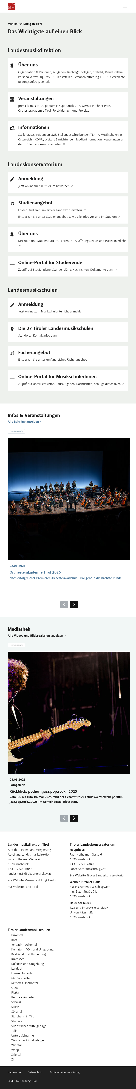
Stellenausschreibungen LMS (37, 135)
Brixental (17, 935)
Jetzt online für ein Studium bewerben (44, 186)
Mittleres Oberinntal (24, 983)
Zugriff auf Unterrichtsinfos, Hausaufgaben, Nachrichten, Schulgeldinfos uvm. (69, 384)
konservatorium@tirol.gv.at (88, 869)
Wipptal (16, 1045)
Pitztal (15, 992)
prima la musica (28, 106)
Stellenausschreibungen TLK (76, 135)
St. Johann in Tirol (23, 1016)
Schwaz (16, 1002)
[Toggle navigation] (125, 6)
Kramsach (17, 959)
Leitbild (45, 82)
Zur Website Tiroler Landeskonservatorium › (99, 875)
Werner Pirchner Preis (96, 106)
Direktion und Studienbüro (36, 241)
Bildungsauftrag (28, 82)
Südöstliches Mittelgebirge (28, 1026)
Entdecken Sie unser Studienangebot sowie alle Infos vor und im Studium (67, 217)
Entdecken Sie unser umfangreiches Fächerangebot (52, 360)
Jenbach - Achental (24, 945)
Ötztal (15, 988)
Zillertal (16, 1055)
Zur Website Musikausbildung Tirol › (32, 880)
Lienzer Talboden (22, 973)
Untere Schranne (22, 1035)
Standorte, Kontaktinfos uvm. (37, 335)
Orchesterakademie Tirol (34, 110)
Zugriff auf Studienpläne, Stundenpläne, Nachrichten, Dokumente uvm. (65, 270)
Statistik (98, 72)
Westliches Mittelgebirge (27, 1040)
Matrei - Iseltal (20, 978)
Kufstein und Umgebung (27, 964)
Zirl (13, 1059)
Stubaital (17, 1021)
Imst (14, 940)
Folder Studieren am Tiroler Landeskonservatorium (52, 210)
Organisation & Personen (34, 72)
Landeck (16, 968)
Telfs (14, 1031)
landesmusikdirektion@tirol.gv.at (29, 874)
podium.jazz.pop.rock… (60, 106)
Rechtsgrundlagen (79, 72)
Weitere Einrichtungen (60, 139)
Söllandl (16, 1012)
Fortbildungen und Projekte (70, 110)
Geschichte (117, 77)
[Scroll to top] (127, 1080)
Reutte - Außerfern (23, 997)
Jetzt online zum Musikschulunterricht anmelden (50, 311)
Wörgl (15, 1050)
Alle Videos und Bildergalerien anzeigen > (37, 635)
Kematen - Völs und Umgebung (32, 949)
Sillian (15, 1007)
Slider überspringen (16, 431)
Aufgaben (59, 72)
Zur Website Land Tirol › (24, 887)
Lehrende (66, 241)
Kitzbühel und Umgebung (28, 954)
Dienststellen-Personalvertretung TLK (80, 77)
